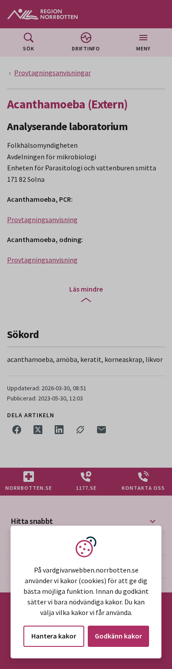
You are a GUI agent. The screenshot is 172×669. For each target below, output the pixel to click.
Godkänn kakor (118, 635)
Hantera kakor (53, 635)
